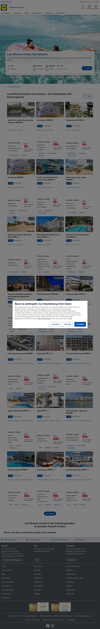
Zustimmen (80, 324)
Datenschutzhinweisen (44, 319)
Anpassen (67, 324)
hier (71, 319)
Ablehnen (55, 324)
